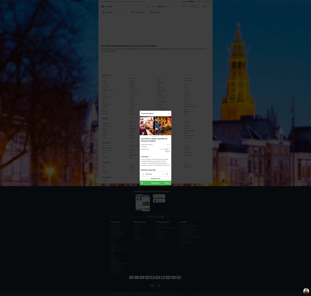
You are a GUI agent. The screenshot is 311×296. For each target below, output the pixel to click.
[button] (141, 125)
